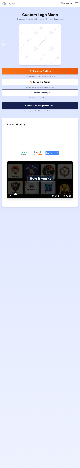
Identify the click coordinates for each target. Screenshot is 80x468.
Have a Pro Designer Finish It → (40, 106)
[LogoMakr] (21, 3)
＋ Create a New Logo (40, 93)
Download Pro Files (42, 71)
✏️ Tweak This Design (40, 82)
